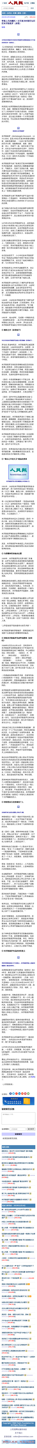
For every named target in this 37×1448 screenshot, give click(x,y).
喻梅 (3, 27)
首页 (4, 13)
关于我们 (18, 1433)
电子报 (26, 3)
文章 (24, 13)
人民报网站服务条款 (18, 1429)
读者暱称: (5, 1129)
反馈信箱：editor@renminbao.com (18, 1436)
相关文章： (6, 1147)
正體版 (32, 3)
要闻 (19, 13)
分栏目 (9, 13)
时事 (14, 13)
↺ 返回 (4, 3)
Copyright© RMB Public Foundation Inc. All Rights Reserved (18, 1424)
